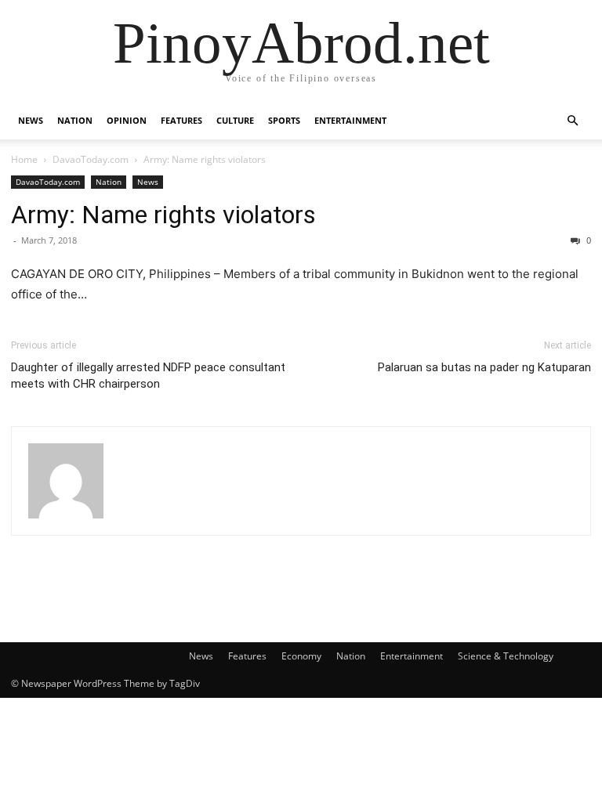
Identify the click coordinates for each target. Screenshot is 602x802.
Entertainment (350, 120)
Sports (284, 120)
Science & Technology (505, 656)
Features (181, 120)
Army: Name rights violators (163, 214)
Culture (235, 120)
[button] (572, 121)
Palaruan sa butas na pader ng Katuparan (484, 367)
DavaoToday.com (91, 159)
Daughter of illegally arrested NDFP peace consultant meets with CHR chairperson (148, 375)
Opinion (127, 120)
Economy (301, 656)
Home (24, 159)
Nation (74, 120)
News (30, 120)
